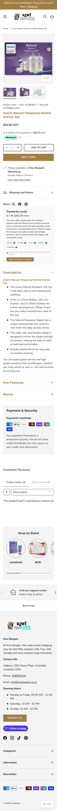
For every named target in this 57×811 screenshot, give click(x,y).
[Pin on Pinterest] (26, 204)
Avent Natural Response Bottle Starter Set (29, 28)
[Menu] (5, 16)
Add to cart (39, 147)
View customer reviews (20, 259)
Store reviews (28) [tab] (41, 482)
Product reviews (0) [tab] (15, 482)
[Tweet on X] (13, 204)
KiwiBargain (15, 803)
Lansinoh (16, 562)
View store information (19, 179)
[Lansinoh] (15, 548)
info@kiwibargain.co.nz (24, 682)
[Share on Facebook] (20, 204)
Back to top (29, 605)
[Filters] (6, 492)
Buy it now (28, 157)
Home (5, 28)
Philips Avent (9, 104)
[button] (51, 16)
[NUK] (38, 548)
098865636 (19, 676)
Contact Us (15, 717)
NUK (38, 562)
